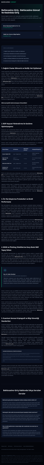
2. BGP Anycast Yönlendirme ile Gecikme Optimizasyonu (14, 53)
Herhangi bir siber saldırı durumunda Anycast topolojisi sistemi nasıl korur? (20, 412)
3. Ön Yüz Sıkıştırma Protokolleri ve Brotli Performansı (14, 56)
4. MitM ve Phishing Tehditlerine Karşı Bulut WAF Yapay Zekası (16, 58)
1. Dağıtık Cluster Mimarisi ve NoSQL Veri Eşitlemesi (14, 51)
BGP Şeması (10, 446)
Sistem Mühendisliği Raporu (28, 446)
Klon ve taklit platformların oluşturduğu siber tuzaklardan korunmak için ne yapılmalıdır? (20, 427)
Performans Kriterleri (18, 446)
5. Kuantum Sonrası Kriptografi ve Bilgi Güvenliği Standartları (16, 60)
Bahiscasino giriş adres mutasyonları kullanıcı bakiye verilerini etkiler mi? (20, 400)
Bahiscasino (8, 2)
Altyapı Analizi (4, 446)
